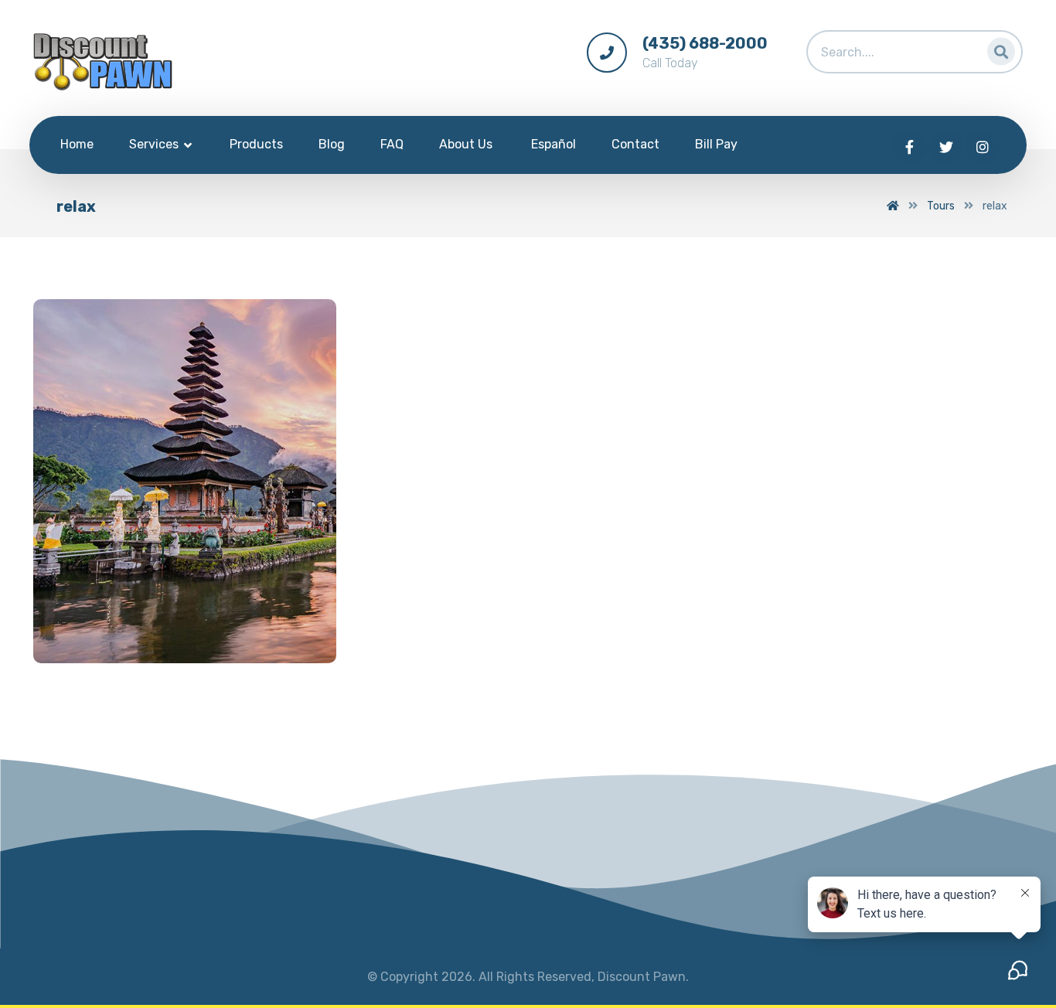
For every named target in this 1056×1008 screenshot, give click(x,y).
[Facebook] (910, 147)
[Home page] (893, 206)
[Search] (996, 48)
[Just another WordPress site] (102, 62)
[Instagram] (983, 147)
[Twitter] (946, 147)
